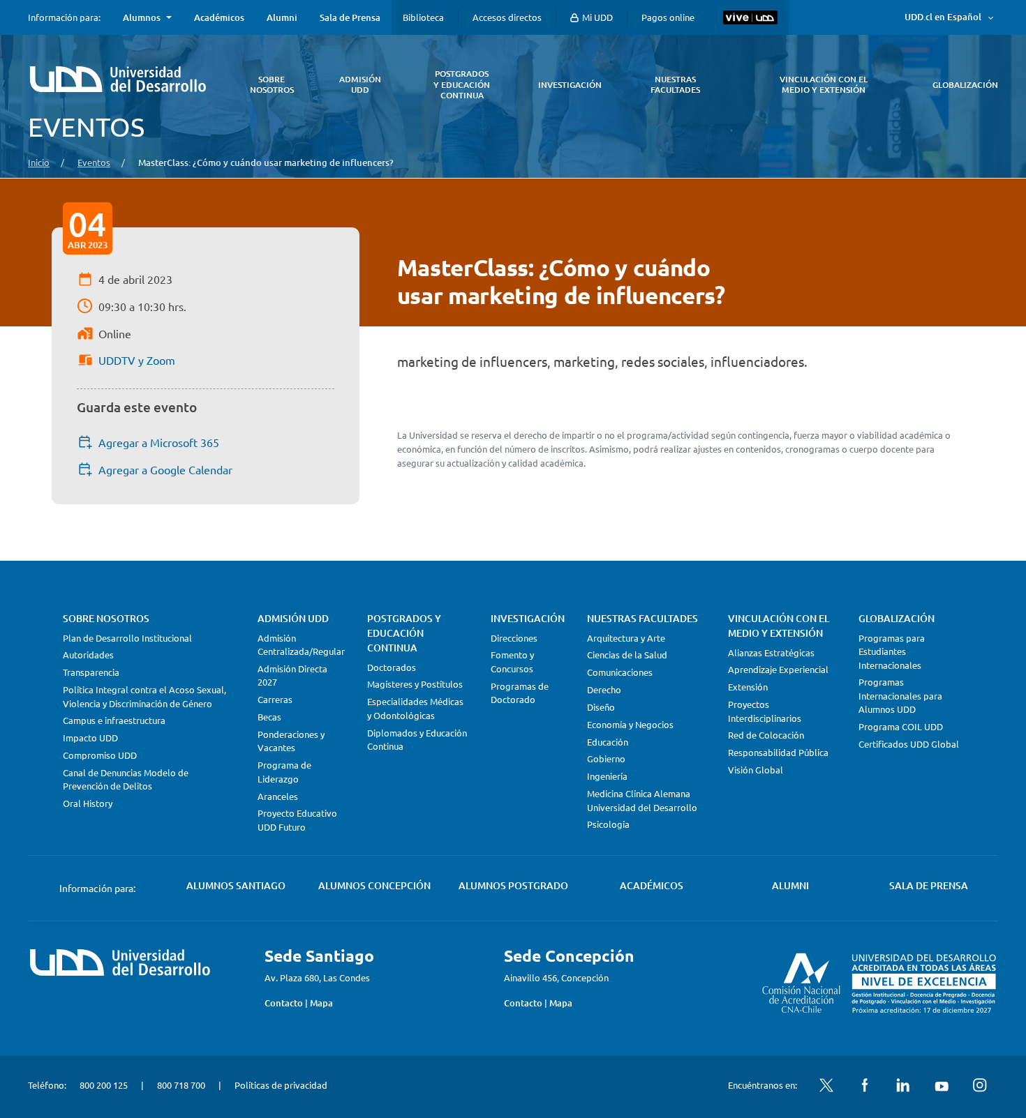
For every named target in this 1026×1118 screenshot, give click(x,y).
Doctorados (391, 667)
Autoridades (88, 654)
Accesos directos (507, 17)
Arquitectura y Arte (626, 638)
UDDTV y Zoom (136, 360)
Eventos (93, 162)
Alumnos (142, 17)
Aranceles (278, 796)
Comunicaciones (620, 672)
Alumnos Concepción (374, 885)
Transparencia (91, 672)
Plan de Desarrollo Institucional (127, 638)
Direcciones (514, 638)
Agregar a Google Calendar (165, 469)
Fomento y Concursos (512, 661)
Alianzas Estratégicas (771, 652)
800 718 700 (181, 1085)
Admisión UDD (293, 618)
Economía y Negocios (630, 724)
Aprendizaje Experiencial (778, 669)
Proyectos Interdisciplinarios (764, 711)
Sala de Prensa (350, 17)
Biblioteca (423, 17)
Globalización (896, 618)
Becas (269, 717)
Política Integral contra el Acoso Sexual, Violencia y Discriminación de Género (144, 696)
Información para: (64, 17)
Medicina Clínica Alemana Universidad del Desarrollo (642, 800)
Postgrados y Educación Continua (404, 633)
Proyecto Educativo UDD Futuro (297, 820)
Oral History (87, 803)
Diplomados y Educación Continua (417, 740)
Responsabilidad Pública (778, 752)
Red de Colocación (766, 735)
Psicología (608, 824)
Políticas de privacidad (281, 1085)
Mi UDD (596, 17)
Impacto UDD (90, 737)
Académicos (219, 17)
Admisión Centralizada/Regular (301, 645)
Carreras (275, 699)
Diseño (601, 707)
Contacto (284, 1003)
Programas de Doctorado (520, 693)
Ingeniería (607, 776)
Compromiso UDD (100, 755)
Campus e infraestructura (114, 720)
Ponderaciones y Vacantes (291, 741)
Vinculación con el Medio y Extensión (778, 626)
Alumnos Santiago (235, 885)
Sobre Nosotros (106, 618)
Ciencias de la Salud (627, 654)
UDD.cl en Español (943, 16)
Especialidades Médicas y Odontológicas (415, 708)
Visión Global (755, 770)
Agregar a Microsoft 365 (158, 442)
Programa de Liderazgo (284, 772)
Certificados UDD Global (908, 744)
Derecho (604, 689)
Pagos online (667, 17)
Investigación (528, 618)
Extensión (748, 687)
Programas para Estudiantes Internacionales (891, 651)
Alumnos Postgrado (513, 885)
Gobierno (606, 758)
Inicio (39, 162)
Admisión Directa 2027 (292, 675)
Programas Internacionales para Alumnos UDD (900, 695)
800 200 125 (104, 1085)
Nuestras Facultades (642, 618)
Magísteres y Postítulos (415, 684)
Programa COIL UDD (900, 726)
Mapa (321, 1003)
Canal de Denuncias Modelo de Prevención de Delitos (125, 779)
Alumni (282, 17)
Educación (607, 742)
